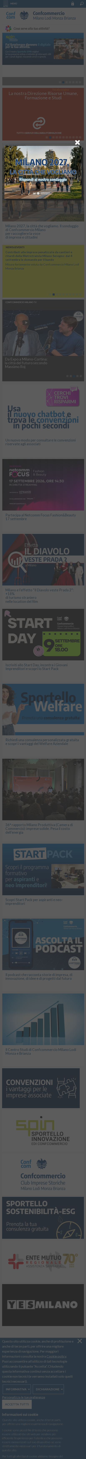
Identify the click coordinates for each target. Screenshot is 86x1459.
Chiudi (77, 142)
